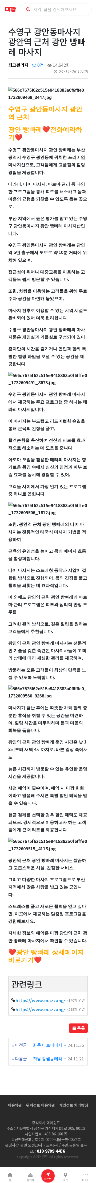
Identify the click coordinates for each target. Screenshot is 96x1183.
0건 (40, 65)
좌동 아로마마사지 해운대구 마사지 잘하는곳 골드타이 (50, 1045)
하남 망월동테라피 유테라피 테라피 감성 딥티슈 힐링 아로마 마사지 (50, 1058)
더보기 (85, 1180)
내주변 (47, 1178)
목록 (80, 1028)
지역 (65, 1180)
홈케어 (30, 1180)
